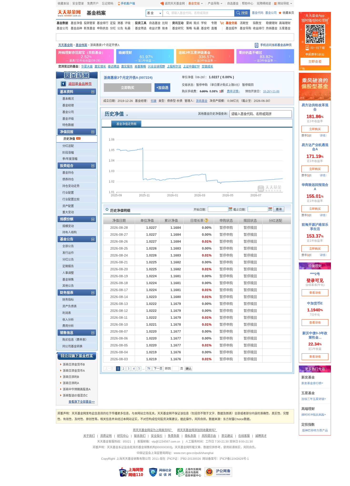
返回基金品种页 (80, 84)
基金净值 (76, 23)
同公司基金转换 (72, 346)
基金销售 (68, 279)
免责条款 (173, 436)
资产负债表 (69, 306)
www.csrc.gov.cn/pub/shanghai (194, 453)
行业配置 (68, 192)
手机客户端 (128, 3)
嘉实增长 (100, 66)
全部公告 (68, 246)
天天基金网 (65, 45)
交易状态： (218, 85)
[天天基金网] (69, 13)
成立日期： (118, 101)
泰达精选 (113, 66)
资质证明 (106, 436)
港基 (120, 23)
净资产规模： (241, 101)
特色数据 (68, 125)
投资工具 (140, 23)
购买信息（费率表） (75, 339)
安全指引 (156, 436)
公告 (120, 28)
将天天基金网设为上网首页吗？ (153, 430)
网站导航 (283, 3)
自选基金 (233, 3)
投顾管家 (89, 23)
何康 (153, 101)
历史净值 (69, 139)
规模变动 (68, 226)
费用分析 (68, 326)
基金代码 (257, 13)
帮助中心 (247, 3)
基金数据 (62, 23)
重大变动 (68, 212)
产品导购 (213, 3)
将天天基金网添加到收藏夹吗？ (197, 430)
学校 (204, 23)
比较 (165, 23)
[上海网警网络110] (131, 472)
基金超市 (231, 28)
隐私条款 (190, 436)
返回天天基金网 (175, 3)
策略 (189, 28)
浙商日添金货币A (74, 370)
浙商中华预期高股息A (76, 389)
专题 (214, 23)
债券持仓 (68, 179)
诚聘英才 (261, 436)
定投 (113, 23)
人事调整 (68, 273)
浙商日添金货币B (74, 364)
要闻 (189, 23)
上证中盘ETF (191, 66)
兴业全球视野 (156, 66)
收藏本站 (63, 3)
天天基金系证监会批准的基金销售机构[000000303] (139, 447)
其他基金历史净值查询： (214, 113)
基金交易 (194, 3)
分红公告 (68, 259)
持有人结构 (69, 232)
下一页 (158, 368)
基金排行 (102, 23)
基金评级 (68, 118)
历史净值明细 (120, 210)
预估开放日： (262, 91)
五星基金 (284, 28)
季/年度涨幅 (69, 159)
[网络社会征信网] (160, 472)
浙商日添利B (71, 377)
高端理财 (284, 23)
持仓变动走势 (71, 186)
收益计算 (154, 28)
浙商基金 (201, 101)
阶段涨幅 (68, 152)
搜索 (242, 13)
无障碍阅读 (264, 3)
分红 (113, 28)
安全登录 (78, 3)
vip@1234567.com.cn (166, 441)
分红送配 (68, 146)
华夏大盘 (87, 66)
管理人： (196, 101)
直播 (214, 28)
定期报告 (68, 266)
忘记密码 (107, 3)
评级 (127, 23)
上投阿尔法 (174, 66)
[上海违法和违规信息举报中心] (189, 472)
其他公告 (68, 285)
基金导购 (245, 28)
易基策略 (140, 66)
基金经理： (145, 101)
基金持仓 (68, 172)
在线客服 (244, 436)
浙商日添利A (71, 383)
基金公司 (271, 13)
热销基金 (271, 28)
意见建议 (227, 436)
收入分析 (68, 319)
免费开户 (93, 3)
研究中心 (123, 436)
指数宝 (257, 23)
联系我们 (139, 436)
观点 (196, 23)
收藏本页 (286, 13)
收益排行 (258, 28)
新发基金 (89, 28)
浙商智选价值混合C (75, 395)
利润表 (66, 313)
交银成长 (207, 66)
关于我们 (89, 436)
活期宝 (244, 23)
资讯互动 (178, 23)
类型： (170, 101)
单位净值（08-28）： (208, 77)
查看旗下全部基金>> (82, 401)
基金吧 (205, 28)
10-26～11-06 (271, 91)
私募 (127, 28)
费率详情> (233, 91)
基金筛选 (140, 28)
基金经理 (68, 105)
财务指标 (68, 299)
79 (148, 368)
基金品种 (76, 28)
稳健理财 (271, 23)
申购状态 (102, 28)
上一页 (109, 368)
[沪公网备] (218, 472)
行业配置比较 (71, 199)
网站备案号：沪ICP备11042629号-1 (225, 458)
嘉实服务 (127, 66)
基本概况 (68, 98)
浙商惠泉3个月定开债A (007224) (128, 77)
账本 (165, 28)
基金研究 (178, 28)
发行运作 (68, 253)
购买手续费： (211, 91)
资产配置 (68, 206)
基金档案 (96, 13)
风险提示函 (209, 436)
